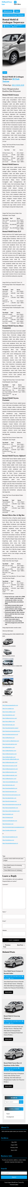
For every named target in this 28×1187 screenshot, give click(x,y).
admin (16, 1068)
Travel (17, 11)
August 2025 (14, 1145)
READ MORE (9, 993)
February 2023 (14, 1147)
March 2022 (14, 1150)
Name (4, 911)
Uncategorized (10, 1116)
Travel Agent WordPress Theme (13, 1182)
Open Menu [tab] (17, 4)
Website (4, 930)
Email (4, 921)
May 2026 (14, 1142)
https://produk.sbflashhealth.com (10, 759)
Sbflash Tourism (19, 25)
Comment (5, 884)
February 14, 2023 (9, 976)
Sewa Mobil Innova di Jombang (13, 870)
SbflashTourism (8, 11)
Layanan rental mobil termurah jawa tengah (13, 859)
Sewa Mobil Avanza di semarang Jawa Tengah (13, 866)
